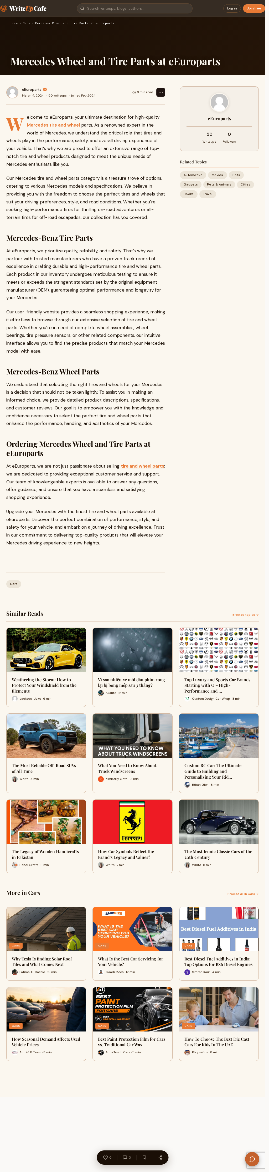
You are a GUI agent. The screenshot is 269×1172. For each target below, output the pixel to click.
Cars (26, 23)
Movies (217, 175)
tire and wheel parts (142, 466)
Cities (245, 184)
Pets (236, 175)
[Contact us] (252, 1159)
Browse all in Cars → (243, 894)
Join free (254, 8)
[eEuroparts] (12, 92)
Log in (232, 8)
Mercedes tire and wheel (53, 125)
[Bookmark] (144, 1157)
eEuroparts (32, 89)
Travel (208, 194)
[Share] (159, 1157)
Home (14, 23)
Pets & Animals (219, 184)
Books (189, 194)
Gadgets (191, 184)
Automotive (193, 175)
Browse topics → (245, 615)
